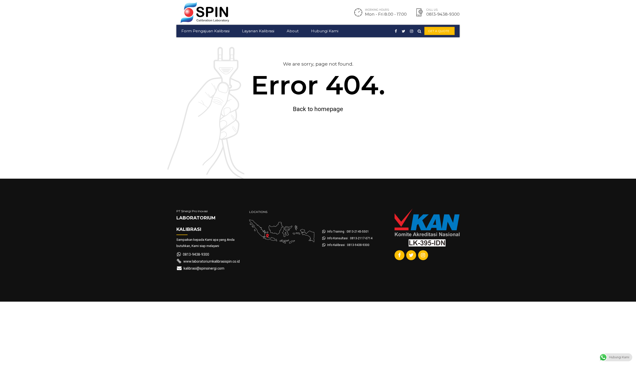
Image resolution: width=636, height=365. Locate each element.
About (293, 31)
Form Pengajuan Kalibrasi (205, 31)
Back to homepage (318, 109)
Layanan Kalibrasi (258, 31)
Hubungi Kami (324, 31)
